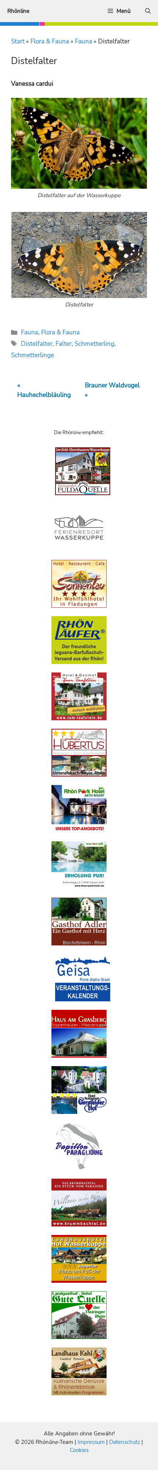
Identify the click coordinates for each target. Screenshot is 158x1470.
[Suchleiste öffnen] (148, 11)
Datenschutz (124, 1442)
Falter (63, 344)
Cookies (79, 1450)
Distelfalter (37, 344)
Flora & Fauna (49, 41)
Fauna (83, 41)
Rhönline (18, 11)
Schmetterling (94, 344)
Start (18, 41)
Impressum (92, 1442)
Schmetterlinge (32, 355)
